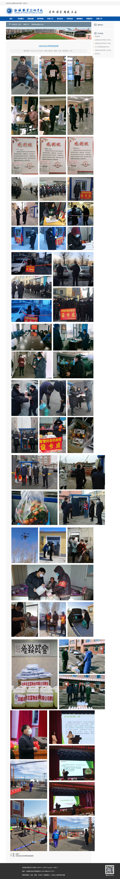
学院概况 (97, 36)
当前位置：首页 (16, 24)
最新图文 (100, 25)
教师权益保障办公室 (38, 24)
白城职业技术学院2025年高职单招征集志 (106, 43)
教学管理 (40, 18)
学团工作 (50, 18)
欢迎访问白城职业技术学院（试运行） (17, 3)
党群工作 (99, 18)
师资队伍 (97, 54)
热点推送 (100, 33)
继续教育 (80, 18)
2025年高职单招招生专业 (102, 47)
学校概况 (21, 18)
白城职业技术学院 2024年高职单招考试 (106, 50)
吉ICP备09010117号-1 (48, 871)
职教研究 (89, 18)
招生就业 (60, 18)
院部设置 (31, 18)
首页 (10, 18)
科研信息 (70, 18)
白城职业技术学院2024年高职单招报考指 (106, 40)
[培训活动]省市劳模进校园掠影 (25, 856)
